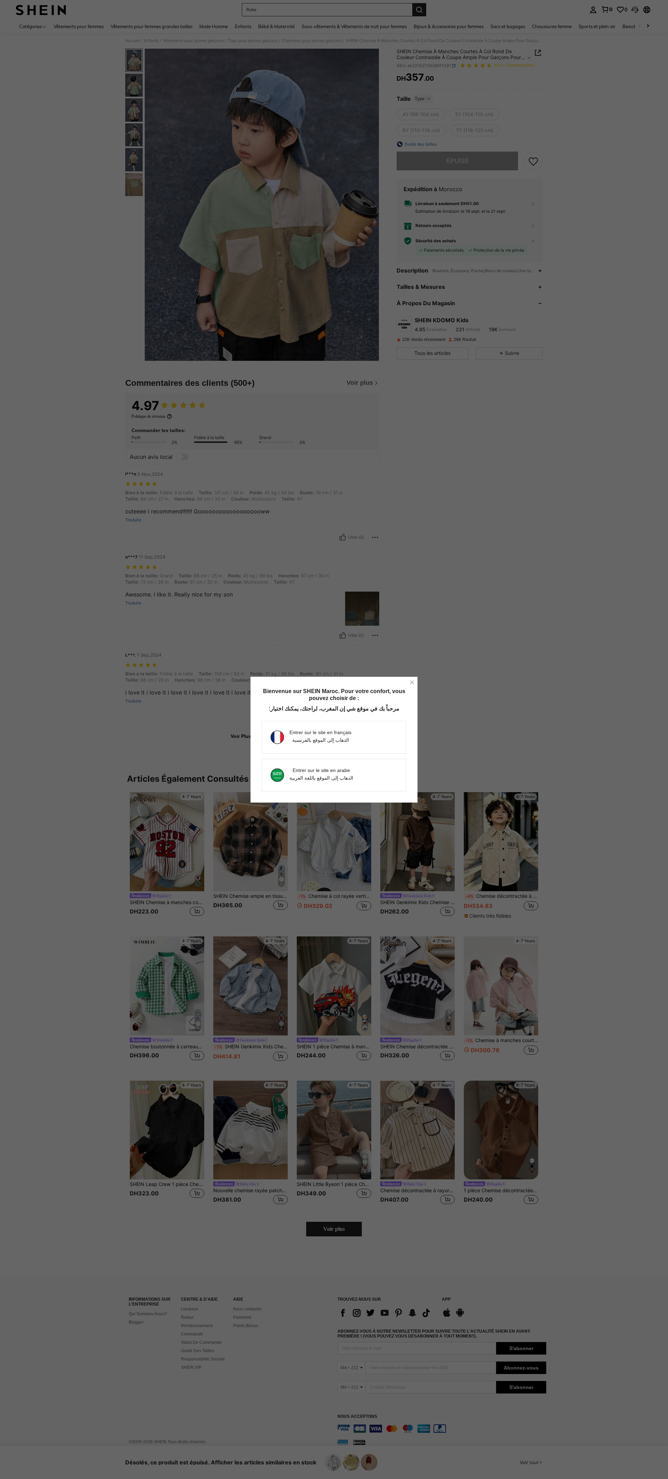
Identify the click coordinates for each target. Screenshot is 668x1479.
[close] (412, 682)
